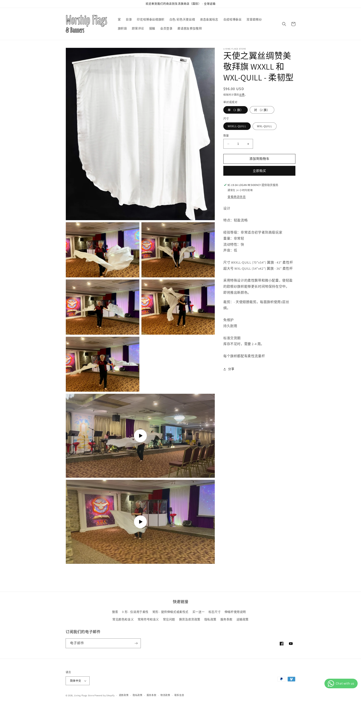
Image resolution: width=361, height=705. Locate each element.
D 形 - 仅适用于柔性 (135, 612)
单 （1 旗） (235, 110)
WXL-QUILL (264, 126)
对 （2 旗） (262, 110)
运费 (241, 94)
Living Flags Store (84, 695)
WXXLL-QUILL (237, 126)
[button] (284, 24)
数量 (226, 135)
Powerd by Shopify (104, 695)
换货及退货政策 (189, 619)
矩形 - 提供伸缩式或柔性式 (170, 612)
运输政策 (242, 619)
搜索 (115, 612)
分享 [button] (231, 369)
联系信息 (179, 695)
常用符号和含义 (148, 619)
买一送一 (198, 612)
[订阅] (136, 643)
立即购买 (259, 171)
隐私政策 (210, 619)
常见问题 (169, 619)
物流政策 (165, 695)
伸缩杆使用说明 (235, 612)
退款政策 (124, 695)
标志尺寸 (214, 612)
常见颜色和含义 (123, 619)
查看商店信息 (237, 197)
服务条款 (226, 619)
